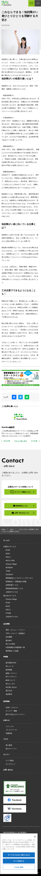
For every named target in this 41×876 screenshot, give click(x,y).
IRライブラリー (11, 677)
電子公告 (9, 691)
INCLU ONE (10, 560)
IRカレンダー (10, 684)
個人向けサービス (9, 596)
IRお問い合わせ (11, 687)
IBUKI (8, 553)
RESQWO (9, 567)
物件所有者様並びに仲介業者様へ (15, 832)
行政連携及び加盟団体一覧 (15, 647)
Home (3, 529)
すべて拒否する (18, 861)
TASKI (8, 571)
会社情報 (6, 624)
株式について (10, 680)
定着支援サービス (12, 585)
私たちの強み (10, 644)
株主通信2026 (11, 663)
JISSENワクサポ (12, 592)
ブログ (12, 529)
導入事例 (9, 745)
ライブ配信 (10, 760)
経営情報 (9, 670)
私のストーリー (11, 749)
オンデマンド (10, 764)
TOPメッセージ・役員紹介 (15, 633)
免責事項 (9, 694)
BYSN (8, 550)
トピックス (10, 726)
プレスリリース (11, 730)
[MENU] (38, 3)
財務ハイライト (11, 673)
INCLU (8, 557)
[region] (19, 853)
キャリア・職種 (11, 711)
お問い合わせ (8, 770)
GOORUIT (9, 574)
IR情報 (5, 657)
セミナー (6, 754)
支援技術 (9, 733)
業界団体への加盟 (12, 651)
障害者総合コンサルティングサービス (19, 578)
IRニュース (10, 666)
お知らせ (6, 720)
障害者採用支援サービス (14, 588)
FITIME (8, 613)
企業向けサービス (9, 546)
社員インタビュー (12, 707)
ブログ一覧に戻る (20, 441)
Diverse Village (11, 564)
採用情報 (6, 701)
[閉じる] (34, 836)
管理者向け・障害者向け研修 (16, 581)
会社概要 (9, 637)
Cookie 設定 (18, 867)
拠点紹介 (9, 640)
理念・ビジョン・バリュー (15, 630)
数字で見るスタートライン (15, 714)
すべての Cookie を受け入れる (19, 855)
